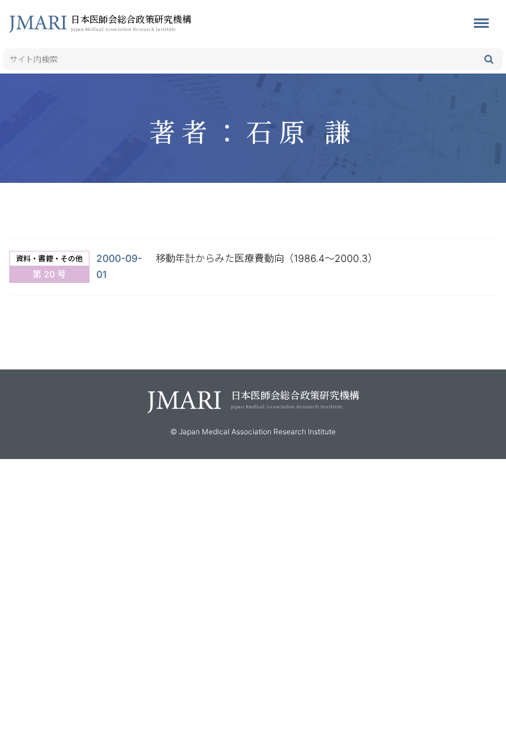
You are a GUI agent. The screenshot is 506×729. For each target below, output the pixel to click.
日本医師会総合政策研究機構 (131, 22)
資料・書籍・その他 (49, 258)
